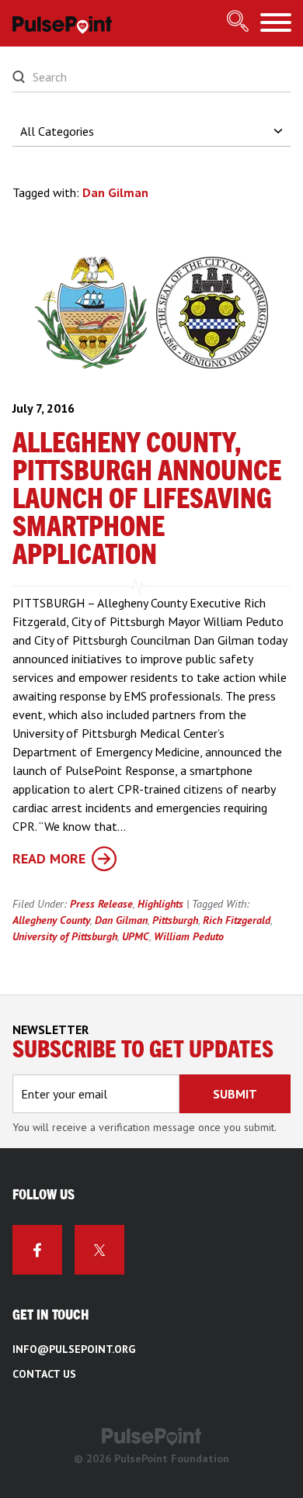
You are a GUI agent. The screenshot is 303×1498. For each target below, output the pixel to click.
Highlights (160, 904)
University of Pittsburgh (64, 936)
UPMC (135, 936)
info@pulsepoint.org (73, 1349)
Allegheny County (51, 920)
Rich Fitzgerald (236, 920)
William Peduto (189, 936)
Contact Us (44, 1374)
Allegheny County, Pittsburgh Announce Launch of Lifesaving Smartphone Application (146, 499)
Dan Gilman (121, 920)
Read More (48, 858)
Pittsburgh (175, 920)
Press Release (101, 904)
